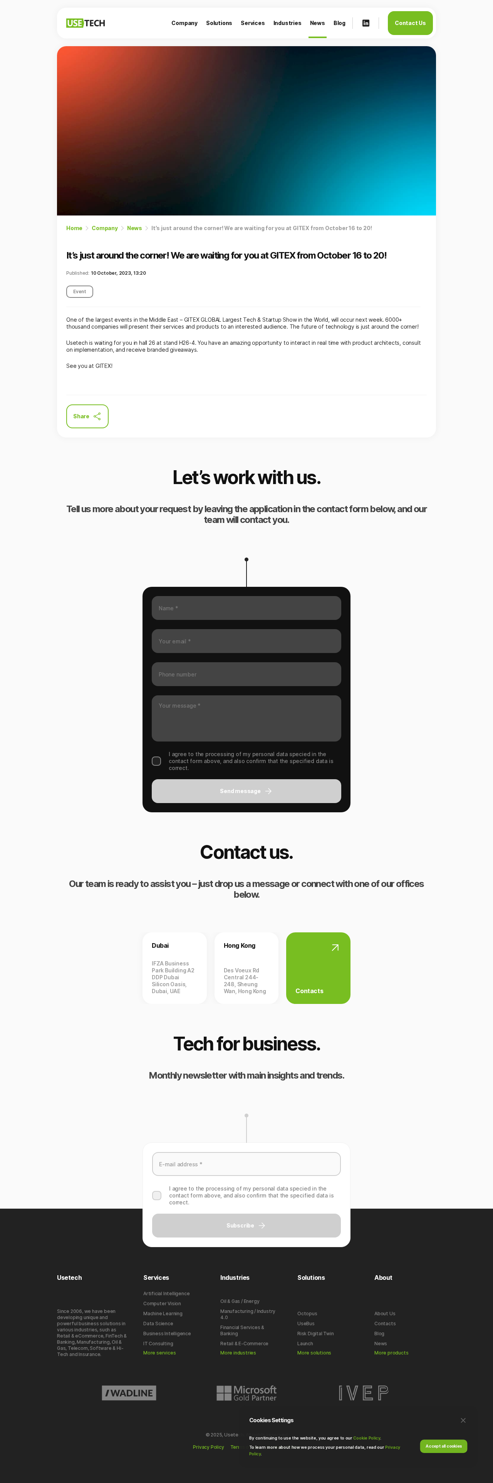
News (317, 23)
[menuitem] (184, 23)
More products (391, 1353)
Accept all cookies (443, 1445)
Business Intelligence (167, 1333)
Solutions (219, 23)
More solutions (314, 1353)
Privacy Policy (208, 1447)
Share (81, 416)
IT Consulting (158, 1343)
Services (253, 23)
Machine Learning (163, 1313)
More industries (238, 1353)
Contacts (385, 1323)
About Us (384, 1313)
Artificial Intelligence (166, 1293)
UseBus (306, 1323)
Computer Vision (162, 1303)
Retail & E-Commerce (244, 1343)
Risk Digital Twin (315, 1333)
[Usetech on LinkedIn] (366, 23)
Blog (339, 23)
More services (159, 1353)
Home (74, 228)
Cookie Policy (366, 1438)
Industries (287, 23)
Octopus (307, 1313)
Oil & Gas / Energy (239, 1301)
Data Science (158, 1323)
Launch (305, 1343)
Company (184, 23)
